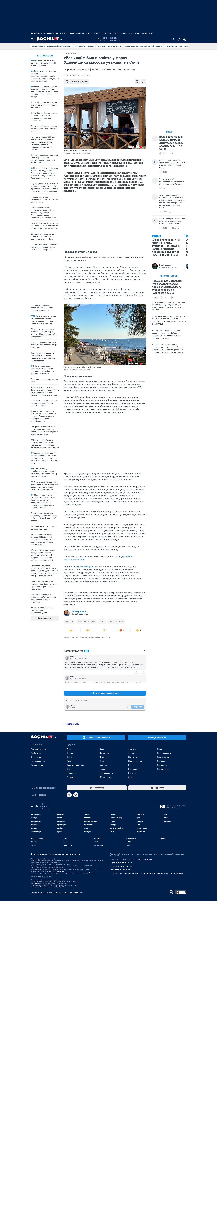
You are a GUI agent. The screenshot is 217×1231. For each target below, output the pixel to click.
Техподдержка (37, 765)
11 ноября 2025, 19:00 (72, 75)
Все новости (44, 55)
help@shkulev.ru (47, 876)
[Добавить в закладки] (137, 81)
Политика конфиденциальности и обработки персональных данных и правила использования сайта (146, 873)
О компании (36, 757)
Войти (73, 708)
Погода (63, 33)
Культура (103, 757)
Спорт (159, 749)
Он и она (132, 749)
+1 (136, 672)
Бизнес (70, 753)
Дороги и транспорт (76, 765)
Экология (161, 761)
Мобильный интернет (86, 622)
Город (69, 761)
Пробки (122, 33)
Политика (132, 757)
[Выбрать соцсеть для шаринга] (143, 81)
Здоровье (71, 777)
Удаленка (69, 622)
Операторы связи (116, 622)
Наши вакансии (38, 761)
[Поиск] (173, 39)
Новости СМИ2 (71, 724)
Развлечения (134, 769)
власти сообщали (84, 566)
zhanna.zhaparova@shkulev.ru (41, 883)
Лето (102, 761)
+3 (136, 687)
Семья (131, 777)
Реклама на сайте (38, 749)
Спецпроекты (163, 769)
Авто (69, 749)
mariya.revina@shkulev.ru (39, 887)
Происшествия (135, 761)
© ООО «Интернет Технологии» (71, 892)
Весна (69, 757)
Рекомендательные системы (120, 870)
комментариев (78, 81)
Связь (102, 622)
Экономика (162, 765)
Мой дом (104, 765)
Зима (102, 749)
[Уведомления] (179, 39)
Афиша (89, 33)
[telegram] (69, 794)
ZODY (130, 33)
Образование (105, 777)
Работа (131, 765)
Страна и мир (163, 757)
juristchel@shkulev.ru (88, 873)
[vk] (75, 794)
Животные (71, 773)
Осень (131, 753)
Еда (68, 769)
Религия (132, 773)
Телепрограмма (76, 33)
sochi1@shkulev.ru (59, 871)
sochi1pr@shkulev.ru (145, 859)
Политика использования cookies (122, 866)
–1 (143, 672)
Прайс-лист (36, 753)
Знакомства (52, 33)
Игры (137, 33)
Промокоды (147, 33)
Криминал (104, 753)
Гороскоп (98, 33)
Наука (102, 769)
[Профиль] (185, 39)
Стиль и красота (164, 753)
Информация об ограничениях (121, 863)
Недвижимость (38, 33)
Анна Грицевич (79, 611)
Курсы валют (111, 33)
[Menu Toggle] (32, 39)
